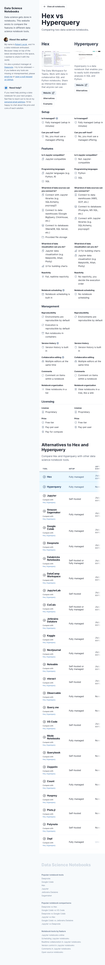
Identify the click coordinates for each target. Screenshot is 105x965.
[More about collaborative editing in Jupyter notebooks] (63, 357)
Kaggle (51, 635)
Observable (54, 693)
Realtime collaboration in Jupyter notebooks (61, 942)
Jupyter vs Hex (48, 917)
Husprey (52, 795)
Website (47, 93)
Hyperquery (54, 486)
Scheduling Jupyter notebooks (55, 938)
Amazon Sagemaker (53, 511)
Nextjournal (54, 650)
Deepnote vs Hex (49, 907)
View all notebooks (56, 6)
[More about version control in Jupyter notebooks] (57, 343)
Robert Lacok (21, 44)
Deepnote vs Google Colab (53, 913)
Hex (49, 476)
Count (50, 781)
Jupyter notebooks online (53, 935)
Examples (47, 104)
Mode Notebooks (53, 737)
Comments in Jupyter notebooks (56, 949)
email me (8, 76)
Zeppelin (52, 766)
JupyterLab (54, 590)
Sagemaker (47, 895)
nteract (51, 678)
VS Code (52, 721)
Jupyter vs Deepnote (51, 924)
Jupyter (51, 495)
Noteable (52, 664)
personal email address (14, 102)
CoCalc (51, 604)
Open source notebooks (52, 952)
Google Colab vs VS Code (53, 910)
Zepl (49, 838)
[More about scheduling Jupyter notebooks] (63, 290)
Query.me (53, 707)
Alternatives (49, 98)
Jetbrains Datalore (53, 620)
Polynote (52, 824)
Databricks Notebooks (53, 558)
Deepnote (8, 67)
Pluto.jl (51, 809)
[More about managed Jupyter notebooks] (57, 118)
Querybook (53, 752)
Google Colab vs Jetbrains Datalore (57, 920)
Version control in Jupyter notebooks (58, 945)
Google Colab (51, 527)
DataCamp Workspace (54, 575)
